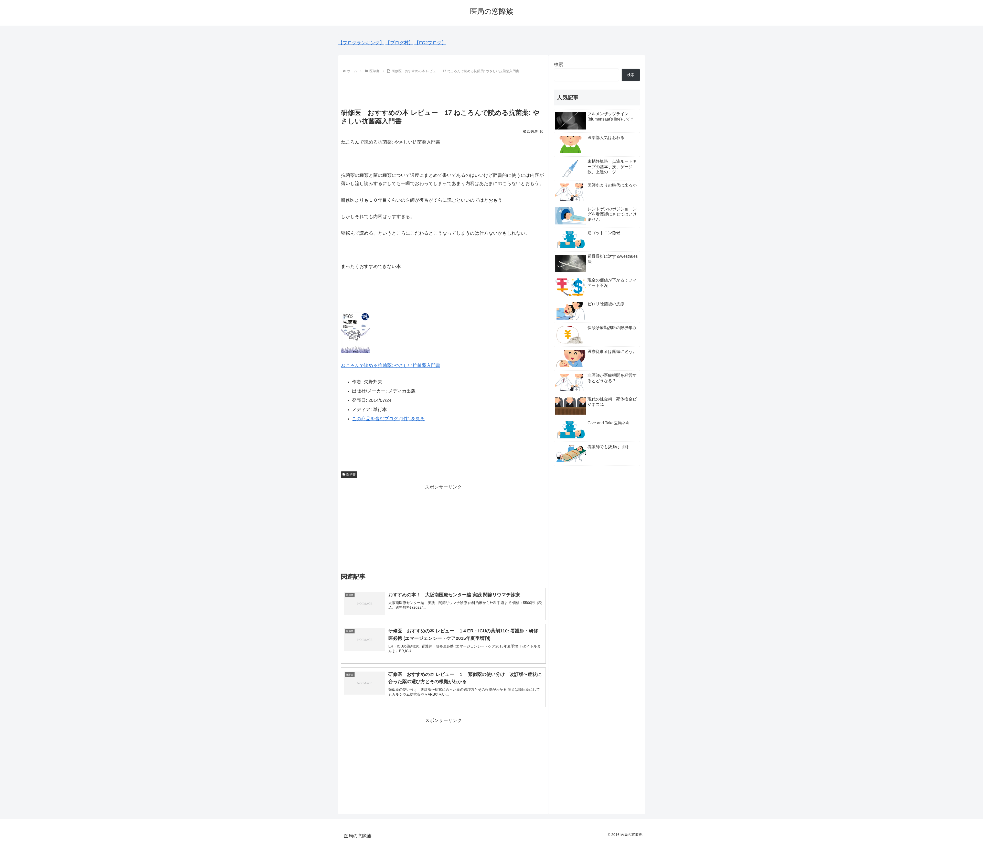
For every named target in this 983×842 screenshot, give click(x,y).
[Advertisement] (443, 88)
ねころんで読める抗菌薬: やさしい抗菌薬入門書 (390, 365)
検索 (558, 64)
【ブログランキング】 (361, 42)
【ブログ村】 (399, 42)
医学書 (351, 474)
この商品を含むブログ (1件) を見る (388, 418)
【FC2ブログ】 (430, 42)
